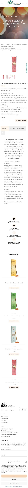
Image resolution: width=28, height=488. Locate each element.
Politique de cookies (8, 486)
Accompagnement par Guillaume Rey (9, 432)
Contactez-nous (4, 422)
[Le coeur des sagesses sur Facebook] (19, 410)
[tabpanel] (14, 171)
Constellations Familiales (6, 431)
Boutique (8, 44)
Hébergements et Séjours (7, 429)
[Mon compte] (26, 3)
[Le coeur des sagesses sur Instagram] (22, 410)
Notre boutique (4, 416)
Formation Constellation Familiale (8, 434)
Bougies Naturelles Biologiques (8, 48)
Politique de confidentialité (17, 486)
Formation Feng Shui (5, 436)
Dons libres (3, 420)
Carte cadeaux (4, 418)
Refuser (14, 479)
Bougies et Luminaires (7, 46)
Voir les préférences (14, 483)
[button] (26, 461)
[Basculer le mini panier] (23, 3)
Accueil (2, 44)
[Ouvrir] (2, 3)
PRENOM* (3, 455)
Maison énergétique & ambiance (19, 44)
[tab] (5, 128)
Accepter (14, 476)
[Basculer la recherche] (20, 3)
